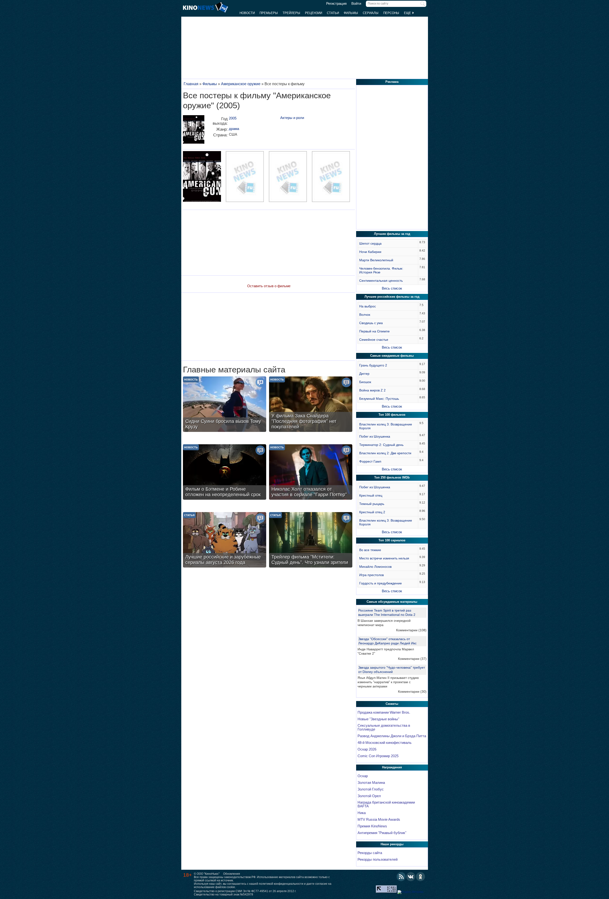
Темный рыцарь (371, 504)
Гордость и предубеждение (380, 583)
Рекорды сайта (370, 853)
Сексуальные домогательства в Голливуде (384, 727)
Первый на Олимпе (374, 331)
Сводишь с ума (371, 323)
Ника (362, 813)
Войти (356, 3)
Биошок (365, 382)
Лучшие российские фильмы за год (391, 296)
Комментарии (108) (411, 630)
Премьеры (269, 13)
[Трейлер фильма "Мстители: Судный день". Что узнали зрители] (310, 540)
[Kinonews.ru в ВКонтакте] (410, 876)
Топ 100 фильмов (391, 414)
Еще (408, 13)
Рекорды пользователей (378, 859)
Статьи (333, 13)
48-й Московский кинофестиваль (385, 743)
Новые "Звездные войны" (378, 719)
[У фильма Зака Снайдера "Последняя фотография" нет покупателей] (310, 404)
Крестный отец (370, 495)
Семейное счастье (373, 339)
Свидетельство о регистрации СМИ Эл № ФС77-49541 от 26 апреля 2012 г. (245, 891)
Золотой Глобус (371, 789)
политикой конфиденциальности (281, 883)
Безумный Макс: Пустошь (379, 398)
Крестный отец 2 (372, 512)
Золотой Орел (369, 796)
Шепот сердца (370, 243)
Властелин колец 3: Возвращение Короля (385, 426)
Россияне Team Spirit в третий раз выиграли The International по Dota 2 (386, 612)
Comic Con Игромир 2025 (378, 756)
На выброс (367, 306)
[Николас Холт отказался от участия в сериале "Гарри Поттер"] (310, 472)
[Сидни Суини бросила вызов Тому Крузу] (224, 404)
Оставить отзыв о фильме (268, 286)
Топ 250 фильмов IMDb (392, 477)
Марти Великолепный (376, 260)
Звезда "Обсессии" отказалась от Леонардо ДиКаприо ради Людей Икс (387, 641)
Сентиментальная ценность (381, 280)
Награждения (392, 767)
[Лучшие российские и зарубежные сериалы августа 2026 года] (224, 540)
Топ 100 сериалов (391, 540)
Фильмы (351, 13)
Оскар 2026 (367, 749)
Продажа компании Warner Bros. (384, 712)
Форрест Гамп (370, 461)
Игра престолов (371, 575)
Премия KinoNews (372, 826)
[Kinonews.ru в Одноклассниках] (420, 876)
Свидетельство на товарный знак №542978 (223, 894)
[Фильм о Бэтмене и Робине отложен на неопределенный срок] (224, 472)
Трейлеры (291, 13)
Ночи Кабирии (370, 252)
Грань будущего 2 (373, 365)
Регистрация (336, 3)
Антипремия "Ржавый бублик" (382, 833)
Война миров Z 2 (372, 390)
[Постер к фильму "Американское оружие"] (193, 131)
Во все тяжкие (370, 550)
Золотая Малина (371, 783)
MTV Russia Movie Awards (379, 819)
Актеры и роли (292, 118)
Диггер (364, 373)
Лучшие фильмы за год (392, 234)
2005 (232, 118)
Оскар (363, 776)
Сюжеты (392, 704)
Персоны (391, 13)
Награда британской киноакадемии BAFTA (386, 804)
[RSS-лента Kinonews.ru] (401, 876)
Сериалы (370, 13)
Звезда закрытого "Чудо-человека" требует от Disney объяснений (391, 670)
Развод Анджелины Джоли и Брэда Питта (392, 736)
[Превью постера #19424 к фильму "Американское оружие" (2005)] (202, 177)
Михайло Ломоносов (375, 566)
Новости (247, 13)
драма (234, 129)
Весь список (392, 288)
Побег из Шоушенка (374, 436)
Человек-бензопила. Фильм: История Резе (381, 270)
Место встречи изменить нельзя (384, 558)
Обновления (231, 873)
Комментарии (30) (412, 691)
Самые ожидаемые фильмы (392, 355)
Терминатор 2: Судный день (381, 445)
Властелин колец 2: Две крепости (385, 453)
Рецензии (313, 13)
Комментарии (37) (412, 659)
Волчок (364, 314)
